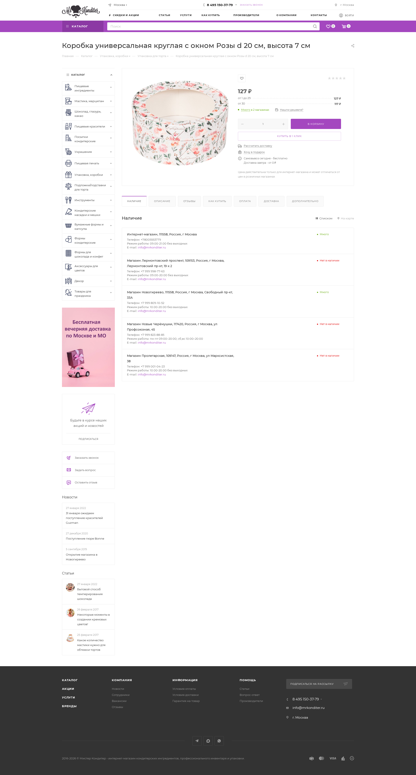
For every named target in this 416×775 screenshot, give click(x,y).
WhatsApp (219, 741)
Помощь (248, 680)
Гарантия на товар (186, 701)
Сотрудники (121, 695)
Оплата (245, 201)
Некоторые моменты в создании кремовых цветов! (93, 619)
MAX (208, 741)
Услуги (68, 697)
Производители (251, 701)
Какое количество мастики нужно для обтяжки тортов (91, 644)
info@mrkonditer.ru (152, 247)
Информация (185, 680)
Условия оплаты (184, 688)
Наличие (134, 201)
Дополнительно (305, 201)
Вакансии (119, 701)
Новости (69, 497)
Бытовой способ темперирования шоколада (90, 593)
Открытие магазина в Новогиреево (82, 557)
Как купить (217, 201)
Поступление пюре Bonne (85, 538)
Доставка (271, 201)
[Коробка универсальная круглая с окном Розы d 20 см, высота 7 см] (180, 123)
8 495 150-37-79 (220, 5)
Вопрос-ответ (250, 695)
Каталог (70, 680)
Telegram (197, 741)
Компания (122, 680)
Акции (68, 688)
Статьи (68, 573)
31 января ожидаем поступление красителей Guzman (84, 517)
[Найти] (315, 26)
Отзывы (189, 201)
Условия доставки (185, 695)
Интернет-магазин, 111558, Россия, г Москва (162, 234)
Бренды (69, 706)
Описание (162, 201)
